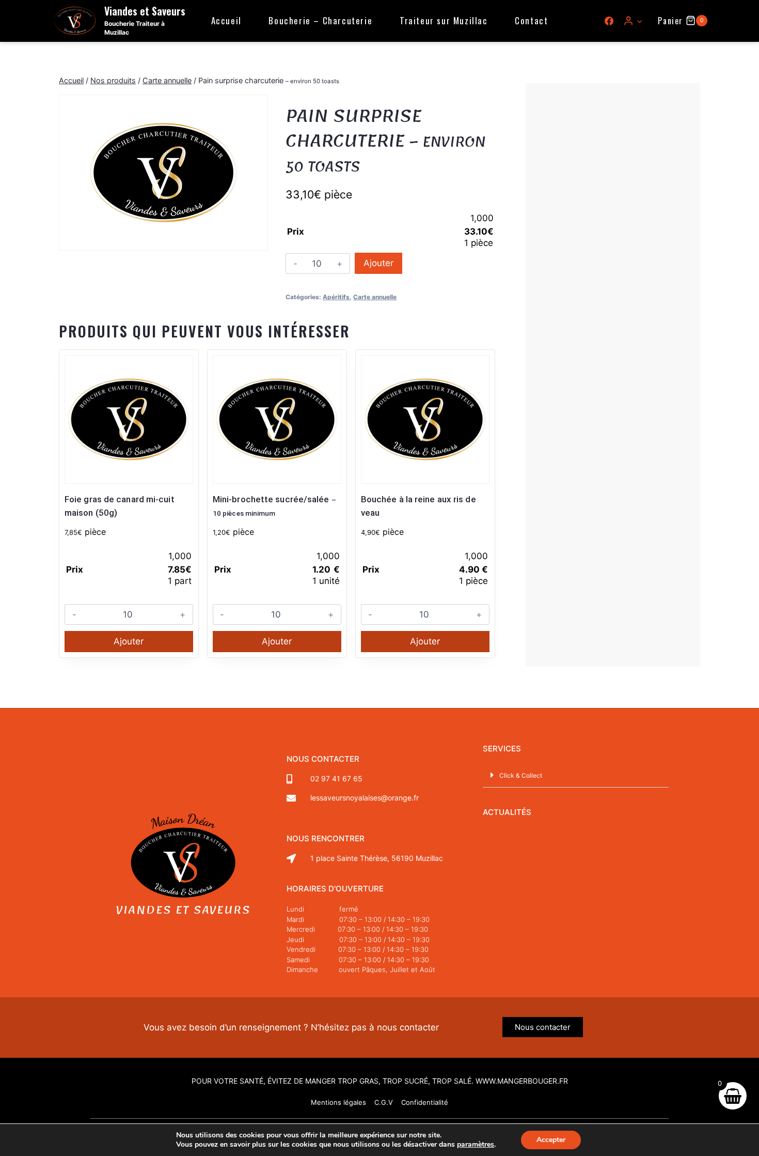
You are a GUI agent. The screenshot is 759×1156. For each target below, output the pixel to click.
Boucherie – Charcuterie (320, 20)
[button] (639, 20)
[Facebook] (609, 20)
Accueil (226, 20)
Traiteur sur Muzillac (444, 20)
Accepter (550, 1140)
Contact (531, 20)
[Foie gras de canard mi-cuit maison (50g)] (129, 419)
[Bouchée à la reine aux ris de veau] (425, 419)
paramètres (475, 1144)
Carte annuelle (375, 297)
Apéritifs (336, 297)
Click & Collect (520, 775)
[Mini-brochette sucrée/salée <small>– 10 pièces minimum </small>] (277, 419)
